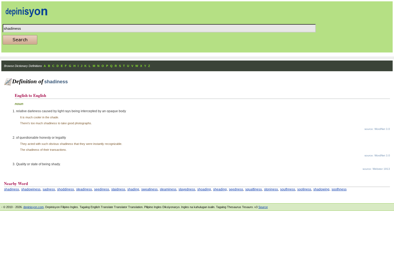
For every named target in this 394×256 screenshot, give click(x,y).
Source (263, 207)
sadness (49, 189)
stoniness (271, 189)
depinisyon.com (33, 207)
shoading (204, 189)
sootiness (304, 189)
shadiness (11, 189)
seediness (101, 189)
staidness (118, 189)
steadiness (84, 189)
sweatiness (149, 189)
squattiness (253, 189)
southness (287, 189)
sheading (220, 189)
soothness (339, 189)
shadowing (321, 189)
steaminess (168, 189)
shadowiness (30, 189)
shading (133, 189)
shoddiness (65, 189)
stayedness (187, 189)
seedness (236, 189)
